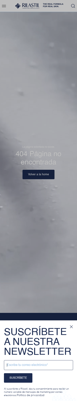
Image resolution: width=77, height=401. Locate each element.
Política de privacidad (30, 395)
